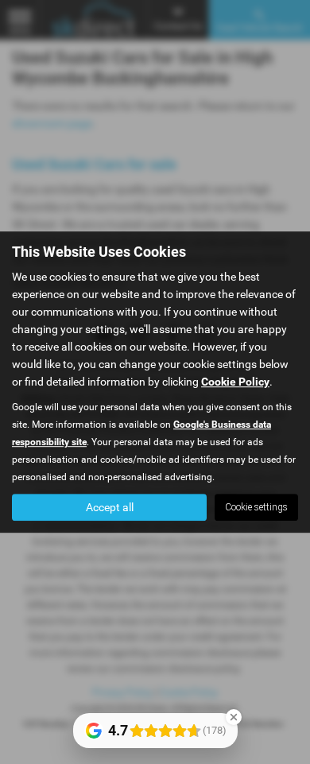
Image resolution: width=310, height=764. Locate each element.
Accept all (110, 507)
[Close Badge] (234, 717)
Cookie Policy (235, 381)
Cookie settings (256, 507)
